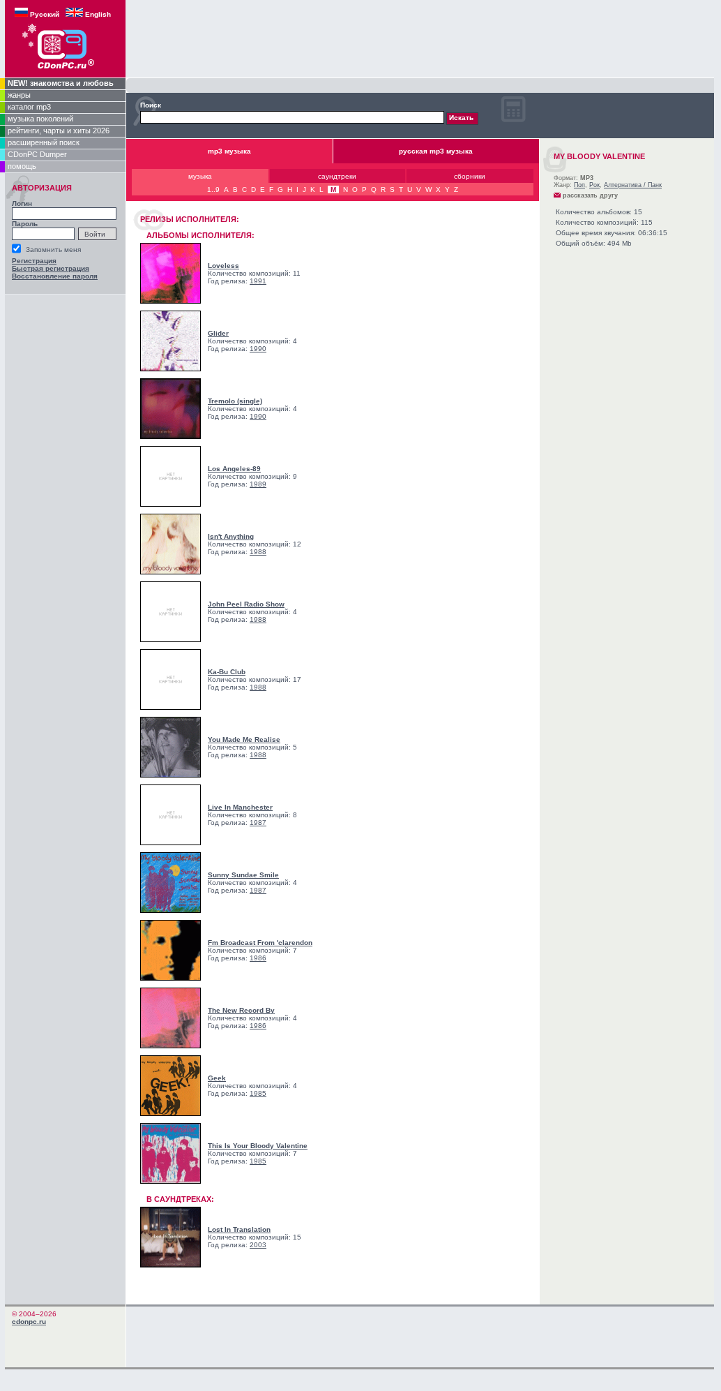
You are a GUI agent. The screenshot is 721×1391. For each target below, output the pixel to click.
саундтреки (337, 176)
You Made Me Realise (244, 739)
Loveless (223, 265)
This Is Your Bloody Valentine (258, 1146)
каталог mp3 (29, 107)
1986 (258, 958)
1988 (258, 552)
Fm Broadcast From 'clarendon (260, 942)
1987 (258, 822)
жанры (19, 95)
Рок (594, 184)
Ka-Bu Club (226, 672)
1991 (258, 281)
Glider (218, 333)
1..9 (213, 189)
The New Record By (241, 1010)
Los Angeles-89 (234, 469)
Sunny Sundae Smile (243, 875)
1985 (258, 1093)
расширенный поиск (43, 142)
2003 (258, 1245)
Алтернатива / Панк (633, 184)
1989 (258, 484)
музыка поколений (40, 118)
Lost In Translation (239, 1229)
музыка (200, 176)
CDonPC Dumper (37, 154)
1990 (258, 348)
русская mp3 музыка (436, 151)
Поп (579, 184)
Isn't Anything (231, 536)
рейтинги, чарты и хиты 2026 (58, 130)
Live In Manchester (240, 807)
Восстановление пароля (55, 276)
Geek (217, 1078)
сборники (469, 176)
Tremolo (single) (235, 401)
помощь (22, 166)
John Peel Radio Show (246, 604)
